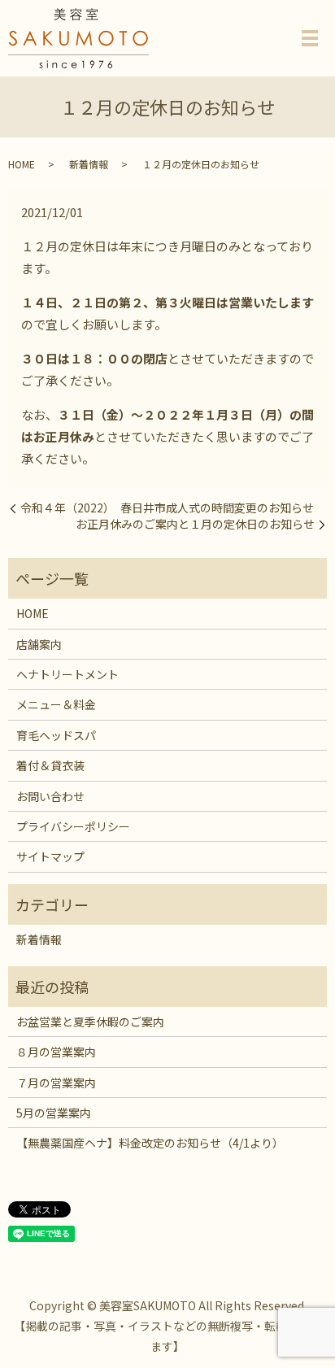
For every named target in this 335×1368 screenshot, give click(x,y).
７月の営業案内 (56, 1082)
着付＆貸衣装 (50, 765)
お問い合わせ (50, 796)
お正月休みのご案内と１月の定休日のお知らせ (195, 524)
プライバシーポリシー (73, 826)
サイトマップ (50, 856)
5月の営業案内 (53, 1112)
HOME (21, 164)
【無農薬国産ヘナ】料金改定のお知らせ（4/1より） (150, 1143)
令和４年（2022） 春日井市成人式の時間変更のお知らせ (167, 508)
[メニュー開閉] (310, 38)
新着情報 (88, 164)
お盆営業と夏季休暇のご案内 (90, 1021)
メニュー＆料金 (56, 704)
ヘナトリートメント (67, 674)
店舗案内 (39, 644)
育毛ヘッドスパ (56, 735)
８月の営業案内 (56, 1051)
